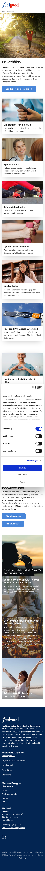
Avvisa (22, 482)
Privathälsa (7, 770)
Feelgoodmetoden (10, 794)
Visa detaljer (32, 461)
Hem (3, 11)
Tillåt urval (22, 475)
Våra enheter (8, 786)
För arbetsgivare (13, 516)
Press (4, 790)
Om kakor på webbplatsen (13, 827)
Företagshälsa (8, 755)
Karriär (5, 798)
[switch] (38, 436)
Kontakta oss (8, 820)
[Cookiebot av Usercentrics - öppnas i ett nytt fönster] (32, 387)
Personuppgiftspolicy (11, 825)
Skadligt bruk (7, 765)
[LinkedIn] (4, 837)
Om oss (5, 801)
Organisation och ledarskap (14, 760)
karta (20, 814)
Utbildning (6, 775)
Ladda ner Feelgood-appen (19, 89)
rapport (10, 591)
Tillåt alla (22, 468)
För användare (13, 524)
